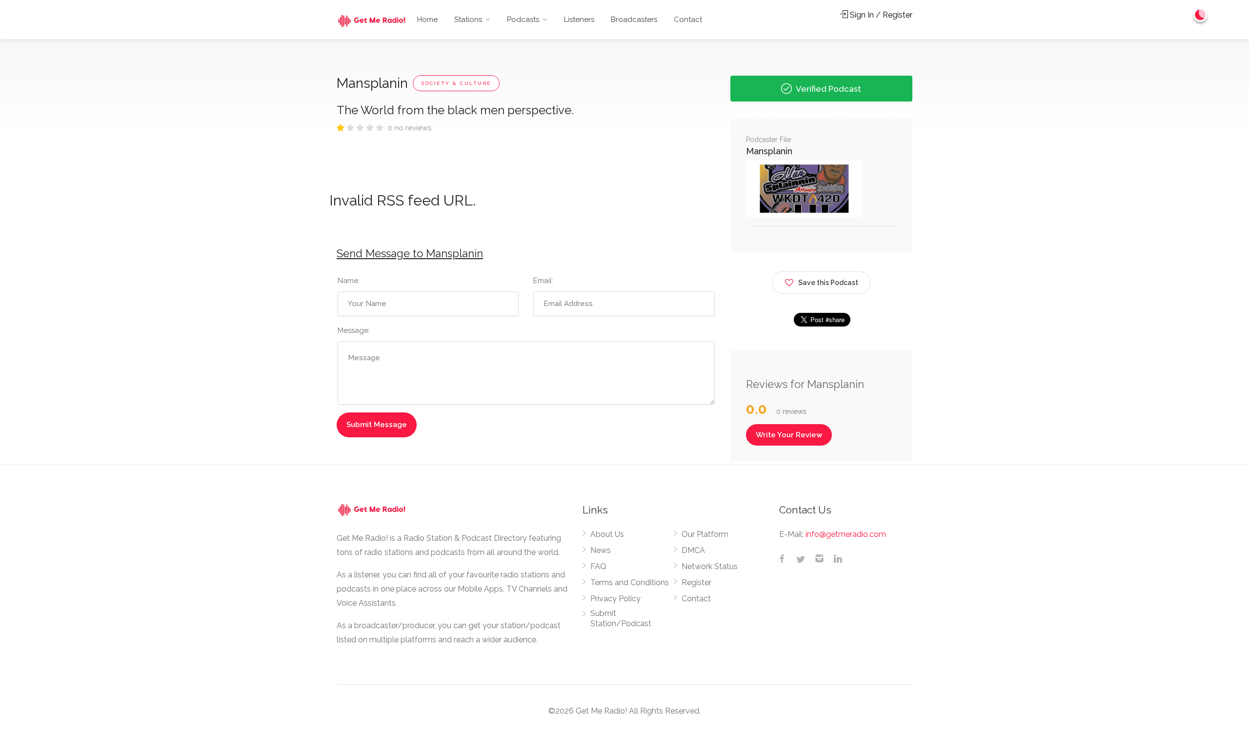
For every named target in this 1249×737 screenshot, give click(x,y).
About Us (607, 534)
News (600, 550)
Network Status (710, 566)
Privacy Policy (615, 598)
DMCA (693, 550)
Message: (354, 330)
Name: (349, 280)
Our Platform (705, 534)
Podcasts (523, 19)
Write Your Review (789, 434)
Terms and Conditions (629, 582)
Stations (468, 19)
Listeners (579, 19)
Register (696, 582)
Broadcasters (634, 19)
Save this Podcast (828, 283)
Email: (543, 280)
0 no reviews (409, 127)
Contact (688, 19)
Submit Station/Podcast (620, 618)
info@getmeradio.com (846, 534)
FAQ (598, 566)
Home (427, 19)
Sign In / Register (880, 15)
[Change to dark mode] (1200, 14)
